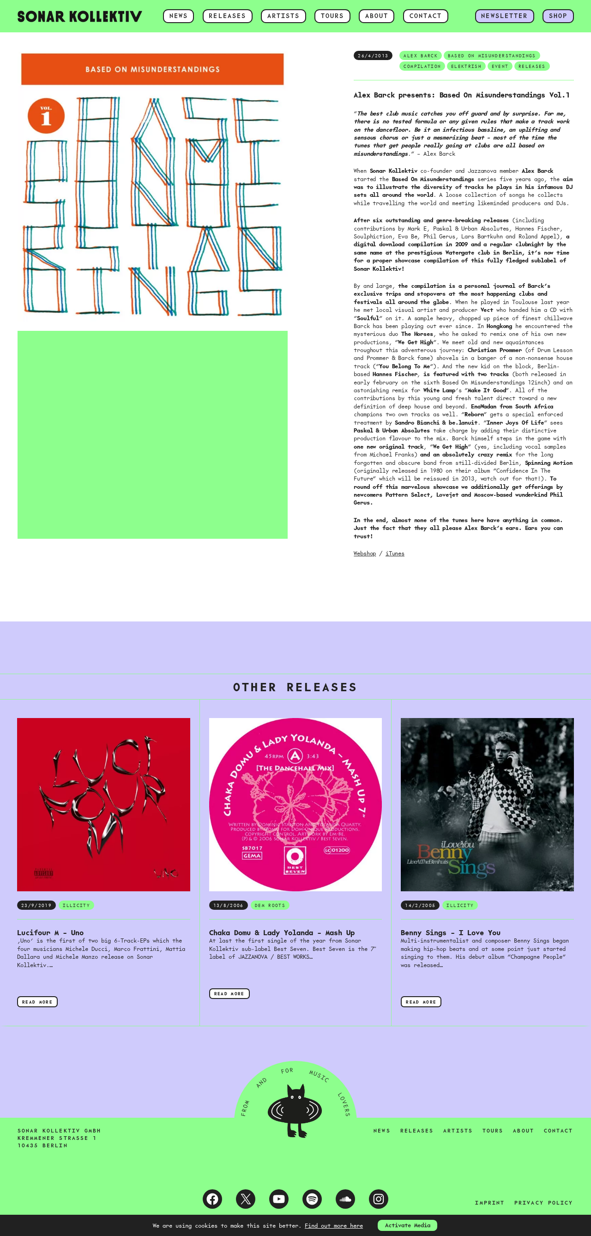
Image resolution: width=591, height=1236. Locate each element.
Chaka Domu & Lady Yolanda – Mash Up (282, 933)
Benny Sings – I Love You (451, 933)
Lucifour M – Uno (50, 933)
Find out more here (334, 1225)
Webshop (365, 553)
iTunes (395, 553)
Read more (40, 1003)
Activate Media (407, 1225)
